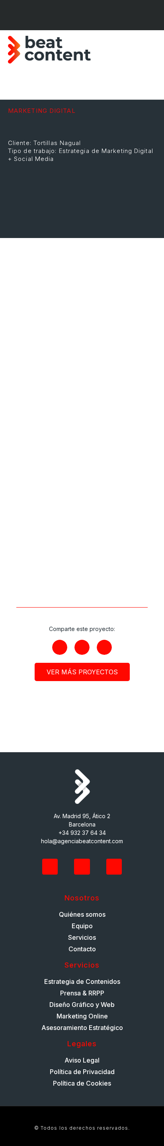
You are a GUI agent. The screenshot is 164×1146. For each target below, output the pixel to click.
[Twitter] (50, 867)
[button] (150, 49)
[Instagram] (93, 15)
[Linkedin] (71, 15)
